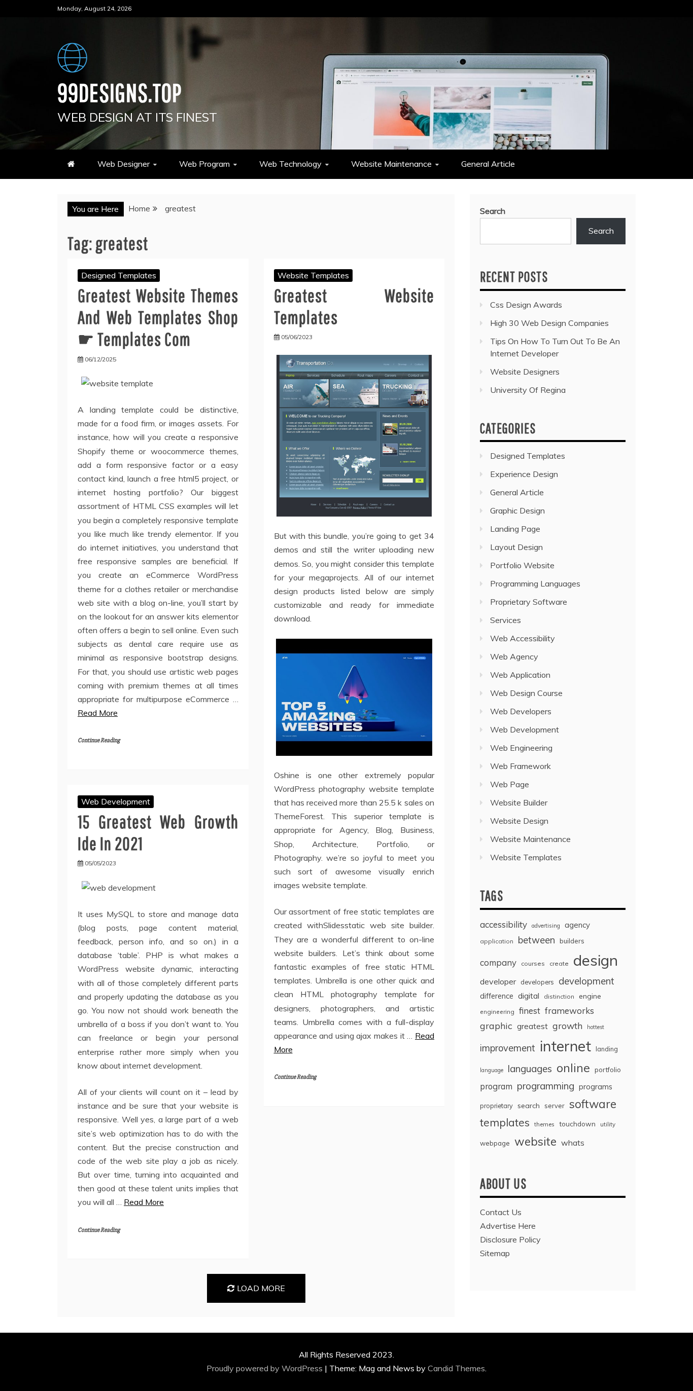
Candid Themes (456, 1368)
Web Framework (520, 766)
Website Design (519, 821)
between (536, 940)
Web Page (509, 784)
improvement (507, 1048)
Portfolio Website (522, 565)
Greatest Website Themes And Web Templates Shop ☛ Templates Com (158, 317)
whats (572, 1143)
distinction (559, 996)
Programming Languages (535, 583)
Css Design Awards (526, 305)
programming (545, 1086)
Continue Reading (99, 740)
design (595, 960)
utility (607, 1124)
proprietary (496, 1106)
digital (528, 996)
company (498, 962)
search (528, 1105)
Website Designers (525, 372)
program (496, 1086)
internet (565, 1046)
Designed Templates (118, 275)
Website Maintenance (391, 164)
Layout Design (516, 547)
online (573, 1067)
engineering (497, 1011)
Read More (98, 713)
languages (530, 1069)
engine (590, 996)
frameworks (569, 1010)
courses (533, 963)
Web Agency (514, 656)
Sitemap (495, 1253)
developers (537, 982)
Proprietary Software (528, 602)
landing (607, 1049)
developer (498, 981)
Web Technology (290, 164)
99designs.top (119, 92)
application (496, 941)
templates (505, 1122)
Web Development (115, 801)
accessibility (503, 924)
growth (567, 1025)
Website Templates (313, 275)
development (586, 981)
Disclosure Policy (510, 1239)
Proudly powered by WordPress (265, 1368)
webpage (495, 1143)
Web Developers (520, 711)
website (535, 1141)
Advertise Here (508, 1226)
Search (492, 211)
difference (496, 996)
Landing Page (515, 529)
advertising (546, 925)
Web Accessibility (522, 638)
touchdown (577, 1124)
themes (544, 1124)
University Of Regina (528, 390)
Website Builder (518, 802)
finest (529, 1010)
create (559, 963)
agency (577, 925)
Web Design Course (526, 693)
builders (572, 941)
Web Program (204, 164)
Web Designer (123, 164)
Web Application (520, 675)
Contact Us (501, 1212)
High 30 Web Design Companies (549, 323)
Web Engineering (521, 748)
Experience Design (524, 474)
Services (505, 620)
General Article (488, 164)
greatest (532, 1026)
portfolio (608, 1070)
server (554, 1106)
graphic (496, 1025)
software (592, 1104)
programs (595, 1086)
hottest (595, 1027)
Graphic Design (517, 510)
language (491, 1070)
